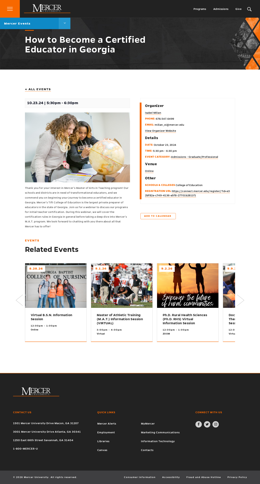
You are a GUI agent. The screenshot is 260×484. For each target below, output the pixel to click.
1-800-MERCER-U (25, 448)
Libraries (103, 441)
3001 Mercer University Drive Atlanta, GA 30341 (47, 431)
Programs (199, 9)
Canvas (102, 450)
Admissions (221, 9)
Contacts (147, 450)
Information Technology (158, 441)
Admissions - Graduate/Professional (194, 157)
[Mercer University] (47, 12)
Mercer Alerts (106, 423)
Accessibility (171, 477)
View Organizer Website (160, 130)
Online (149, 171)
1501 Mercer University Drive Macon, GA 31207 (46, 423)
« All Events (38, 89)
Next (240, 300)
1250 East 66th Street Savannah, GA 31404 (43, 440)
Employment (106, 432)
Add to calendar (157, 216)
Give (238, 9)
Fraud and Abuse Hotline (203, 477)
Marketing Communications (160, 432)
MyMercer (148, 423)
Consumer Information (140, 477)
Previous (19, 300)
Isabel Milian (153, 112)
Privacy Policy (237, 477)
